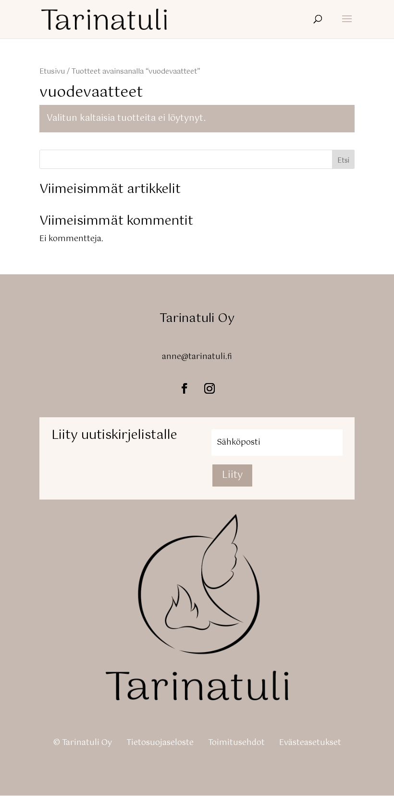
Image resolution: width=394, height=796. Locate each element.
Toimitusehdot (236, 742)
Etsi (343, 161)
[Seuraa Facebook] (184, 388)
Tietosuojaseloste (160, 742)
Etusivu (52, 71)
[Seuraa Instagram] (209, 388)
